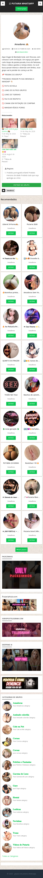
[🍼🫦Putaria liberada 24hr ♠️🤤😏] (32, 487)
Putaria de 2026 (26, 129)
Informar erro (22, 52)
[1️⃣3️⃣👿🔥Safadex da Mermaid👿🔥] (32, 418)
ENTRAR (11, 233)
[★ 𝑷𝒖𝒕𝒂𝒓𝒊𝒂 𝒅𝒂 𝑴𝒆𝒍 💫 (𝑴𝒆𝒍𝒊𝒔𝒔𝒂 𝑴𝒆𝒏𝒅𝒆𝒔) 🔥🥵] (11, 248)
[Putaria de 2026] (28, 123)
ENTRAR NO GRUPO (21, 185)
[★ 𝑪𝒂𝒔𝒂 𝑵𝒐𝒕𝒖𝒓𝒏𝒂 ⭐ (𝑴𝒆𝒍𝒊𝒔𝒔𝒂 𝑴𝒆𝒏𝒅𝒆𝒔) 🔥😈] (32, 316)
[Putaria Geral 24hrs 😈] (32, 521)
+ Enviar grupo (21, 9)
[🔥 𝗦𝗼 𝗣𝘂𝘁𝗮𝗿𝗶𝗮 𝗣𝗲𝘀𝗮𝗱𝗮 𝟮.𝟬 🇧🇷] (11, 316)
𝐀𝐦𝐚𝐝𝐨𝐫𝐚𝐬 (10, 190)
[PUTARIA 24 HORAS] (11, 453)
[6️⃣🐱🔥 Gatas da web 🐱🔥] (32, 350)
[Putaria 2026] (32, 214)
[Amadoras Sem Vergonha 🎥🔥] (32, 282)
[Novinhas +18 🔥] (32, 453)
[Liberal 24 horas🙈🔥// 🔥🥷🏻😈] (11, 214)
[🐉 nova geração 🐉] (11, 418)
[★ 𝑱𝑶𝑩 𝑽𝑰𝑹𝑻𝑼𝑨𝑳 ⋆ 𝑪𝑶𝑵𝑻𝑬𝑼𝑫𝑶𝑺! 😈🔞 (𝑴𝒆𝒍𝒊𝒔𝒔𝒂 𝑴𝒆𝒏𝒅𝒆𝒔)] (11, 521)
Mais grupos (22, 550)
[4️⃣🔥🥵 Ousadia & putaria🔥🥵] (32, 248)
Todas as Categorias (10, 856)
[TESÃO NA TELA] (11, 384)
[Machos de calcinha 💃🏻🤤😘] (32, 384)
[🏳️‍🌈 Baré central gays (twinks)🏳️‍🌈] (10, 123)
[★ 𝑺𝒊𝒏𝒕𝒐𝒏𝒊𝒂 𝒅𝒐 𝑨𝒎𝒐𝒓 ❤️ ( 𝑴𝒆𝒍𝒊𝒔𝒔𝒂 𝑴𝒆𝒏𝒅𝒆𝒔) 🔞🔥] (11, 487)
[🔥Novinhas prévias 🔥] (11, 282)
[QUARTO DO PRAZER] (11, 350)
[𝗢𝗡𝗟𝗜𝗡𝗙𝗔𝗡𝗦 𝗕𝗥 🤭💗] (10, 143)
